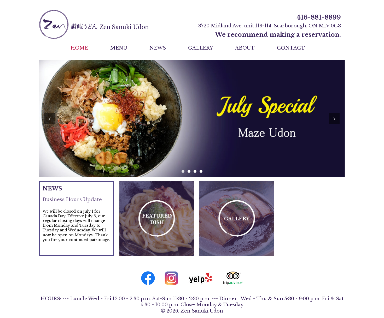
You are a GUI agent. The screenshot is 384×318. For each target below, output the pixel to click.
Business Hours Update (72, 199)
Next (334, 118)
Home (79, 48)
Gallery (200, 48)
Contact (291, 48)
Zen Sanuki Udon (94, 24)
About (245, 48)
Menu (118, 48)
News (157, 48)
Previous (49, 118)
